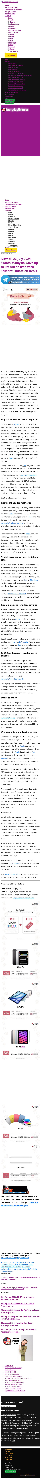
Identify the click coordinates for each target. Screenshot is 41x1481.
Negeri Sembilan (14, 30)
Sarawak (11, 47)
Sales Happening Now (11, 92)
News (6, 98)
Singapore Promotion (21, 1435)
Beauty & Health (13, 69)
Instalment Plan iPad (13, 1264)
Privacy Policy (9, 1467)
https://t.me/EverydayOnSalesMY (15, 1258)
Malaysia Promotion (31, 1423)
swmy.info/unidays (29, 475)
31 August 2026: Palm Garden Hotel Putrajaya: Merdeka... (16, 1324)
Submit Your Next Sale (13, 1469)
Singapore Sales (25, 1433)
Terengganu (13, 51)
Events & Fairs (10, 14)
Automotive (12, 63)
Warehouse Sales (11, 7)
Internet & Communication (16, 84)
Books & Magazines (14, 71)
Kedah (10, 20)
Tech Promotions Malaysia (19, 1269)
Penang (11, 36)
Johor (10, 18)
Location (8, 16)
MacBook (34, 580)
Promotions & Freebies (13, 9)
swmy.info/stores (8, 718)
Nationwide (12, 28)
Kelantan (11, 22)
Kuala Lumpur (13, 24)
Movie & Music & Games (15, 86)
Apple (16, 424)
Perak (10, 39)
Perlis (10, 41)
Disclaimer (8, 1465)
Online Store (13, 32)
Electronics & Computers (16, 73)
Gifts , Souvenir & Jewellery (16, 79)
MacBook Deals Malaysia (14, 1267)
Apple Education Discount (11, 1262)
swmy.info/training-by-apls (12, 523)
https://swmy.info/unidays (23, 898)
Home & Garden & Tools (15, 82)
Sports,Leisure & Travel (15, 88)
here (13, 1441)
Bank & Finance (13, 67)
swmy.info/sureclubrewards (12, 679)
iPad (24, 466)
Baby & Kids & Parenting (15, 65)
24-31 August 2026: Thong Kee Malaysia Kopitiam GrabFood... (18, 1330)
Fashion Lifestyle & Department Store (20, 75)
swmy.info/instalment (17, 594)
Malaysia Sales (10, 12)
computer (16, 863)
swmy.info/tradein (20, 642)
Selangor (11, 49)
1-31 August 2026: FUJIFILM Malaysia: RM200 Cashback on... (17, 1298)
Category (7, 61)
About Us (8, 1463)
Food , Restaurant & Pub (15, 77)
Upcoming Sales (9, 96)
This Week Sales (9, 94)
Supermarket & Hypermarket (17, 90)
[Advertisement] (20, 134)
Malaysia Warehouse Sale (14, 1423)
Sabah (10, 45)
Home (7, 5)
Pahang (11, 34)
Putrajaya (12, 43)
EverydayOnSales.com (8, 1415)
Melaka (11, 26)
